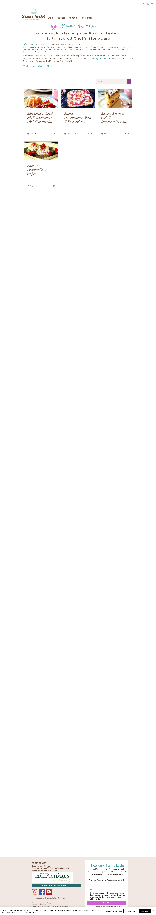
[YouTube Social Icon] (49, 892)
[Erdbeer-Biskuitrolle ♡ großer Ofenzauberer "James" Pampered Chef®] (41, 151)
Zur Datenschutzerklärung (28, 912)
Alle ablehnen (130, 911)
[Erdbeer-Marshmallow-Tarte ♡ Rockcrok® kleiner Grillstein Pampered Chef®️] (78, 98)
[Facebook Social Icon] (42, 892)
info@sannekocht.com (48, 870)
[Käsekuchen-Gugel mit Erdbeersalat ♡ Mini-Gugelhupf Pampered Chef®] (41, 98)
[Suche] (129, 81)
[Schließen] (153, 911)
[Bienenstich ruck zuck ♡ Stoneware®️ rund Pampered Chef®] (115, 98)
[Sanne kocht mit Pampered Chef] (152, 3)
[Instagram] (34, 892)
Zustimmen (144, 911)
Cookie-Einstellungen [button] (114, 911)
